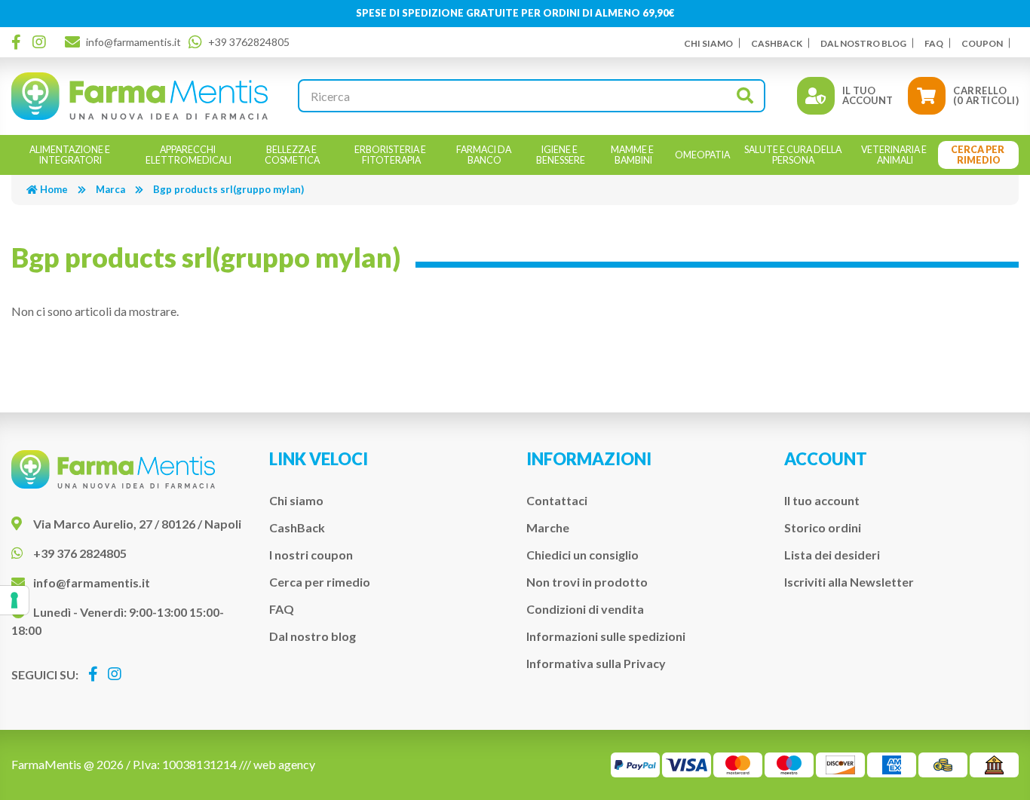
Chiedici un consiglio (582, 554)
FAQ (933, 43)
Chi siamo (708, 43)
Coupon (982, 43)
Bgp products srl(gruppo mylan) (228, 189)
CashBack (776, 43)
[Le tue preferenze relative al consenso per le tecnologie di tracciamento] (14, 600)
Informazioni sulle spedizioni (605, 636)
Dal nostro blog (863, 43)
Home (54, 189)
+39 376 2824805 (80, 553)
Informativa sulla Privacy (596, 663)
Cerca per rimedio (319, 582)
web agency (284, 764)
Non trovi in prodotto (587, 582)
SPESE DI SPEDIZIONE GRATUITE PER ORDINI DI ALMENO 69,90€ (515, 13)
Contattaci (556, 500)
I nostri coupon (311, 554)
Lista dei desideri (832, 554)
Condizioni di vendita (585, 609)
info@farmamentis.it (133, 41)
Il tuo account (822, 500)
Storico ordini (822, 527)
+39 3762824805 (249, 41)
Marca (110, 189)
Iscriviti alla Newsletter (849, 582)
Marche (547, 527)
